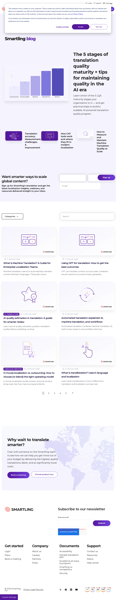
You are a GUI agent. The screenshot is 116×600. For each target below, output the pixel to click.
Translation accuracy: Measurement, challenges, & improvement (33, 140)
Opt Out (99, 27)
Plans (7, 555)
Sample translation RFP (69, 556)
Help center (93, 563)
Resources (92, 555)
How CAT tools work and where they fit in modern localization (67, 140)
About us (36, 551)
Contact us (92, 551)
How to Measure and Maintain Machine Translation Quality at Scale (103, 142)
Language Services (13, 369)
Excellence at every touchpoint (69, 562)
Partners (36, 559)
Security (63, 573)
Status (90, 559)
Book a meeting (18, 475)
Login (90, 3)
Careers (36, 555)
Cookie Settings (9, 597)
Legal (32, 590)
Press (35, 563)
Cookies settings (62, 27)
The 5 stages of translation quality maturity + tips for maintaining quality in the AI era (91, 71)
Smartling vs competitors (65, 568)
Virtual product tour (44, 474)
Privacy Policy (78, 14)
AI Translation (11, 314)
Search (98, 3)
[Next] (72, 393)
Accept (80, 27)
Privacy (26, 590)
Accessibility (65, 551)
